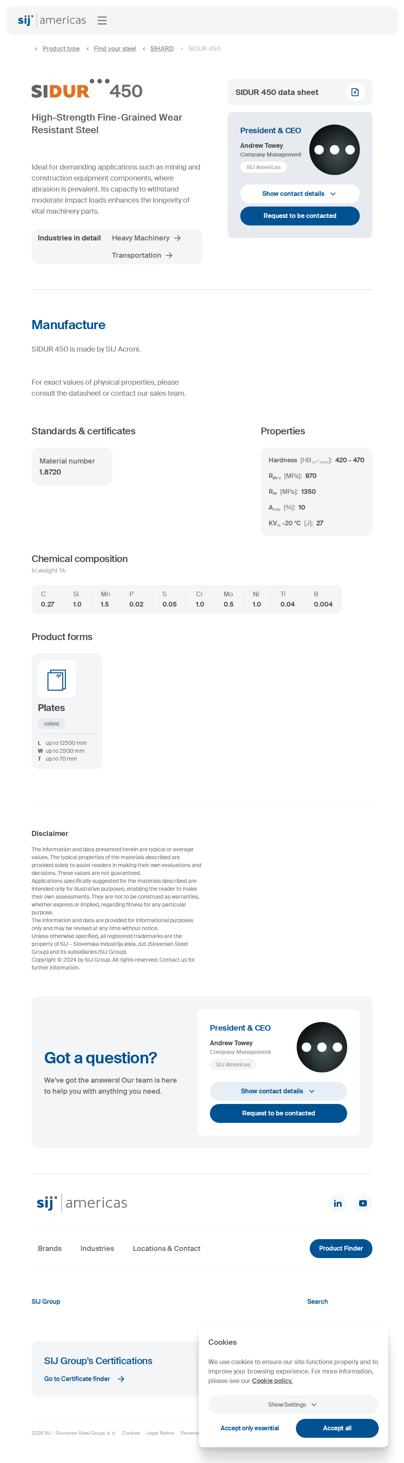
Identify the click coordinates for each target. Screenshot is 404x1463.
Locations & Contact (166, 1248)
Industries (97, 1248)
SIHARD (162, 49)
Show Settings (287, 1405)
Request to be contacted (300, 216)
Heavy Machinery (141, 238)
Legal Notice (160, 1433)
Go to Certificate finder (77, 1379)
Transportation (136, 255)
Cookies (131, 1433)
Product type (61, 49)
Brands (50, 1248)
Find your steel (115, 49)
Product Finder (341, 1248)
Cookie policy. (272, 1381)
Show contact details (293, 194)
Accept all (337, 1428)
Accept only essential (250, 1428)
